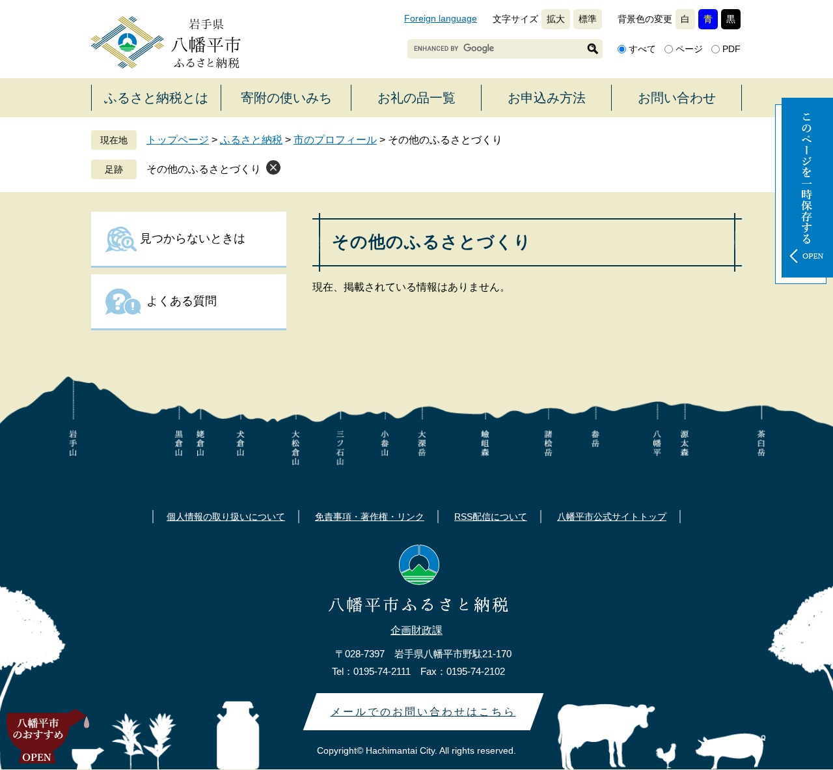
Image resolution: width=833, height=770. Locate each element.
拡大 (556, 19)
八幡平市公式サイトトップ (611, 516)
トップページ (177, 139)
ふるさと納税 (251, 139)
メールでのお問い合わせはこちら (423, 711)
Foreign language (440, 18)
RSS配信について (490, 516)
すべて (642, 49)
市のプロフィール (335, 139)
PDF (731, 49)
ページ (689, 49)
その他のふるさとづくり (203, 169)
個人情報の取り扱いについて (226, 516)
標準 (588, 19)
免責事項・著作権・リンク (369, 516)
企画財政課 (416, 630)
